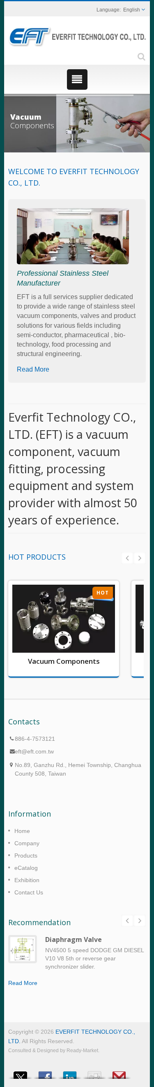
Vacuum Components (64, 661)
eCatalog (26, 868)
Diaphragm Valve (73, 939)
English (131, 10)
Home (22, 831)
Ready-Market (82, 1050)
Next (139, 558)
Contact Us (28, 892)
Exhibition (26, 880)
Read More (33, 369)
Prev (127, 558)
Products (25, 855)
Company (26, 843)
